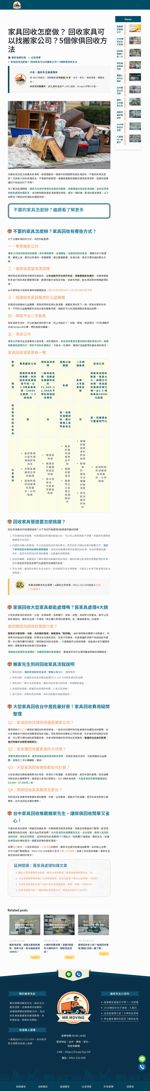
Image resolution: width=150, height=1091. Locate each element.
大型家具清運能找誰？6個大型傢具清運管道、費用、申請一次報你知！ (56, 884)
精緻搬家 (21, 1086)
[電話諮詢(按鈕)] (142, 1067)
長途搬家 (65, 1086)
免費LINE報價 (66, 851)
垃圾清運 (46, 847)
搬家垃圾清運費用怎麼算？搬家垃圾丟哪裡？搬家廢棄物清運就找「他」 (56, 872)
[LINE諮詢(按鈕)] (142, 1059)
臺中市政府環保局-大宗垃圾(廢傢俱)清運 (70, 290)
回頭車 (130, 1086)
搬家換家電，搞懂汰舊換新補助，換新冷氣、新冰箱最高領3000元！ (24, 948)
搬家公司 (22, 729)
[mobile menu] (137, 4)
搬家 (15, 847)
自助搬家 (43, 1086)
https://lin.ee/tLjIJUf (68, 974)
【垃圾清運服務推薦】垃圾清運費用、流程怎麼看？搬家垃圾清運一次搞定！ (59, 878)
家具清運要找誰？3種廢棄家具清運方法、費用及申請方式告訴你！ (53, 890)
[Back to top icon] (142, 1075)
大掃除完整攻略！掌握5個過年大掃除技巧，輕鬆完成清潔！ (58, 948)
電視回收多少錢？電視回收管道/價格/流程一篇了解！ (93, 946)
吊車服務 (108, 1086)
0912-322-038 (81, 585)
